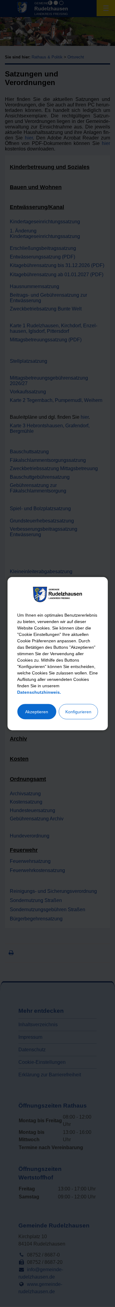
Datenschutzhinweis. (39, 691)
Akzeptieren (36, 711)
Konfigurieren (78, 711)
